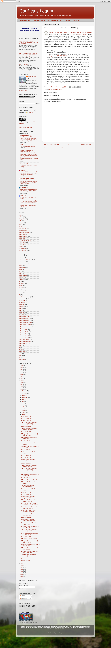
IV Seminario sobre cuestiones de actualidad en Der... (29, 534)
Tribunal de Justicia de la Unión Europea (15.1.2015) (29, 500)
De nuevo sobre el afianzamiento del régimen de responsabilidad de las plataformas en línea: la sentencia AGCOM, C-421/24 (29, 182)
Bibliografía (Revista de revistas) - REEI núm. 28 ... (29, 434)
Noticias (21, 308)
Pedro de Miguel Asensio (27, 178)
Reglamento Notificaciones (25, 326)
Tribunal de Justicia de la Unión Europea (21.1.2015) (29, 469)
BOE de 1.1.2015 (25, 560)
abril (23, 408)
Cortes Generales (23, 236)
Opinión (20, 310)
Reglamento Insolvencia (25, 324)
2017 (21, 384)
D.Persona (21, 254)
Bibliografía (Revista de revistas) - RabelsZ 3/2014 (29, 548)
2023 (21, 372)
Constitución (22, 234)
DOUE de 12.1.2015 (26, 517)
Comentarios (24, 598)
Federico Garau (32, 76)
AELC (20, 215)
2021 (21, 376)
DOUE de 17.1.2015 (26, 492)
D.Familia (21, 246)
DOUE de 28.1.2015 (26, 431)
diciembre (24, 391)
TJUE (60, 89)
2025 (21, 367)
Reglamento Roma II (24, 337)
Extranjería (21, 279)
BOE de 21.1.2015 (26, 477)
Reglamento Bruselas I (24, 318)
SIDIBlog (22, 170)
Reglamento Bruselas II (24, 320)
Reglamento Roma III (24, 339)
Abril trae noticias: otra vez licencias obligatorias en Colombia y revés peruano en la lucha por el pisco (28, 191)
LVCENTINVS (24, 188)
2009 (21, 574)
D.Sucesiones (22, 261)
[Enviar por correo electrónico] (73, 87)
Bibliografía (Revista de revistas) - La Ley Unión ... (29, 541)
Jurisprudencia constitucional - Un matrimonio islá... (29, 514)
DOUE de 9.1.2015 (26, 536)
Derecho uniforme (23, 263)
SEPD (20, 345)
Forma (20, 285)
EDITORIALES (77, 20)
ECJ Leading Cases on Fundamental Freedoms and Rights (28, 197)
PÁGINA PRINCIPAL (25, 20)
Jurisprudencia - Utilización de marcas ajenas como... (28, 555)
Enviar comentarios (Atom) (58, 147)
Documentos (22, 267)
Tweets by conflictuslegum (25, 127)
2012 (21, 567)
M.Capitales (22, 302)
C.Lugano (21, 222)
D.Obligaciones (22, 250)
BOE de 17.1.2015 (26, 494)
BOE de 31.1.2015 (26, 418)
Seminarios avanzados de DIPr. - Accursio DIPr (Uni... (29, 507)
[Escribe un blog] (75, 87)
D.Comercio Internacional (25, 240)
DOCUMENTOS (56, 20)
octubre (24, 395)
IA (19, 289)
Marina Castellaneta (25, 163)
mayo (23, 406)
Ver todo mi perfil (23, 90)
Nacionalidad (22, 306)
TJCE (20, 353)
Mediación (21, 304)
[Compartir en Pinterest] (80, 87)
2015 (21, 389)
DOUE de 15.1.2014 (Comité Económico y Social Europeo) (29, 504)
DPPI (20, 273)
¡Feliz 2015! (24, 558)
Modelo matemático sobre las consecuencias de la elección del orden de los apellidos (28, 42)
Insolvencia (55, 89)
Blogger (61, 632)
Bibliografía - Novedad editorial (29, 538)
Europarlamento (23, 275)
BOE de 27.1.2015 (26, 440)
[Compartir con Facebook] (78, 87)
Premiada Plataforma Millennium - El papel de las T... (30, 545)
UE (19, 357)
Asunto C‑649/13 (82, 34)
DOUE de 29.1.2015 (26, 426)
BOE (20, 221)
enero (23, 414)
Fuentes (21, 287)
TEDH (20, 349)
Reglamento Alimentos (24, 316)
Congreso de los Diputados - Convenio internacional (28, 460)
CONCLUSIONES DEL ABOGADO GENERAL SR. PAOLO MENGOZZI (70, 33)
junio (23, 403)
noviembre (24, 393)
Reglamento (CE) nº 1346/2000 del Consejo (61, 56)
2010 (21, 572)
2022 (21, 374)
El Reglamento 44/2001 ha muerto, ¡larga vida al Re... (30, 527)
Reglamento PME (23, 330)
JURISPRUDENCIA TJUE (41, 20)
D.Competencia (22, 244)
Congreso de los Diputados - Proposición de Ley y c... (28, 497)
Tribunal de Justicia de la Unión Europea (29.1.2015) (29, 423)
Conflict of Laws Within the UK (27, 146)
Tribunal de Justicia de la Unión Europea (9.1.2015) (29, 530)
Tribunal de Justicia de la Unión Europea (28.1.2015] (29, 429)
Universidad (22, 359)
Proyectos (21, 312)
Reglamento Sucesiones (25, 341)
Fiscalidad (21, 283)
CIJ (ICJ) (21, 226)
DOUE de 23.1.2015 (26, 457)
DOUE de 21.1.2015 (26, 472)
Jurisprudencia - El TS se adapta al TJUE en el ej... (30, 447)
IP (19, 295)
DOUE (20, 269)
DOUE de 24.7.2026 (24, 64)
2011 (21, 570)
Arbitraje (21, 217)
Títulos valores (22, 351)
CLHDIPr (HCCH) (23, 230)
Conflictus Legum (36, 11)
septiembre (25, 397)
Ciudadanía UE (22, 228)
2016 (21, 387)
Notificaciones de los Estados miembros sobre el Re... (28, 511)
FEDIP (20, 281)
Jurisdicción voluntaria (24, 296)
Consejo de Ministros (24, 232)
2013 (21, 565)
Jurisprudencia (22, 298)
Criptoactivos (22, 238)
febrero (24, 412)
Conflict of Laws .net (25, 135)
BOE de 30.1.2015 (26, 420)
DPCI (50, 89)
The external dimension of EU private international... (28, 486)
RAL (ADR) (21, 314)
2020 (21, 378)
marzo (23, 410)
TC (19, 347)
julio (23, 401)
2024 (21, 370)
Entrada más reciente (51, 144)
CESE (20, 224)
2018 (21, 382)
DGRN (20, 265)
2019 (21, 380)
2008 (21, 576)
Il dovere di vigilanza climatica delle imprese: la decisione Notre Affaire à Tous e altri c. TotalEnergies (28, 173)
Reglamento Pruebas (24, 332)
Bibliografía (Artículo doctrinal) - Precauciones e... (29, 438)
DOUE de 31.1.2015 (26, 416)
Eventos (21, 277)
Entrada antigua (86, 144)
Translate (30, 112)
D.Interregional (22, 248)
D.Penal (21, 252)
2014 (21, 563)
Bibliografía (21, 219)
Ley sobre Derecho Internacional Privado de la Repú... (29, 552)
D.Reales (21, 258)
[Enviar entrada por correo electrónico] (70, 87)
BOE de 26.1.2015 (26, 449)
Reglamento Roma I (24, 335)
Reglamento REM (23, 334)
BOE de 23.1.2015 (26, 463)
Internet (20, 293)
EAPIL (22, 145)
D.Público (21, 256)
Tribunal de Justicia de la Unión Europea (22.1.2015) (29, 466)
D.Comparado (22, 242)
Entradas (23, 595)
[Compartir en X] (76, 87)
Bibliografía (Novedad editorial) (29, 479)
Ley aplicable (22, 300)
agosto (23, 399)
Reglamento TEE (23, 343)
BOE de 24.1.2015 (26, 455)
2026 (21, 365)
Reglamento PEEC (23, 328)
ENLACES (67, 20)
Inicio (70, 144)
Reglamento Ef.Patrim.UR (25, 322)
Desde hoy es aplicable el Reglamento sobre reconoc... (29, 520)
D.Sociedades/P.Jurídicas (25, 260)
